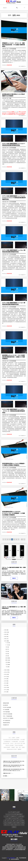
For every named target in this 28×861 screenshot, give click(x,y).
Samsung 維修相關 (7, 714)
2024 (5, 634)
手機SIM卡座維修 (7, 747)
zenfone (11, 743)
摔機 (17, 747)
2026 (5, 630)
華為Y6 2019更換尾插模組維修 (10, 113)
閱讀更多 (14, 578)
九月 (6, 649)
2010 (5, 691)
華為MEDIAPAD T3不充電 (11, 749)
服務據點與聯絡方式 (19, 836)
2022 (5, 638)
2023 (5, 636)
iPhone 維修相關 (7, 707)
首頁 (6, 836)
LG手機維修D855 (7, 741)
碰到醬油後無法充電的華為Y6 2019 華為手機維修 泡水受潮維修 (13, 95)
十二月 (6, 642)
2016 (5, 678)
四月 (6, 660)
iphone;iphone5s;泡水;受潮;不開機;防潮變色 (11, 739)
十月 (6, 647)
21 (21, 539)
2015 (5, 681)
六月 (6, 655)
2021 (5, 641)
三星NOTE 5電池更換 (19, 745)
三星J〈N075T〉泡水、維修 (20, 743)
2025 (5, 632)
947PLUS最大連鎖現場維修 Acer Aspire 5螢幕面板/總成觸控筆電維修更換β (13, 144)
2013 (5, 685)
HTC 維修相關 (6, 709)
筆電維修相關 (9, 65)
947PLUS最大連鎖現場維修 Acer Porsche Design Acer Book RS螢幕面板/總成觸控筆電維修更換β (14, 197)
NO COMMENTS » (22, 66)
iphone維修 (23, 739)
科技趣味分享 (6, 725)
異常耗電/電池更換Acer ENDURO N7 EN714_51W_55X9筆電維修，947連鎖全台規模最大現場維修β (13, 513)
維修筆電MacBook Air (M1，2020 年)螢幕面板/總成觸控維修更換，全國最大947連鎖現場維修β (13, 357)
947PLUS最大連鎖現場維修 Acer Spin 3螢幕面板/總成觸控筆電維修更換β (13, 303)
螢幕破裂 (19, 749)
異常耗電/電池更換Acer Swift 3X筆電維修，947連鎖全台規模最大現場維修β (14, 464)
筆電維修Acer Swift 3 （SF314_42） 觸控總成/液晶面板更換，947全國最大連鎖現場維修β (13, 44)
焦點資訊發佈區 (6, 722)
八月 (6, 651)
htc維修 (13, 737)
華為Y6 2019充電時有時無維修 (19, 114)
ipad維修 (17, 737)
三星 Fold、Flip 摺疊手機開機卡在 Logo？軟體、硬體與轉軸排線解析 (14, 607)
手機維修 (13, 747)
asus (10, 737)
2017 (5, 676)
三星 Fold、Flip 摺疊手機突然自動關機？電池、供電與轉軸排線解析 (14, 568)
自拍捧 (23, 747)
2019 (5, 672)
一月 (6, 666)
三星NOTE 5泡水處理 (9, 745)
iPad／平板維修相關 (7, 716)
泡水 (20, 747)
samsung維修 (21, 741)
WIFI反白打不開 (6, 743)
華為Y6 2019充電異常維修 (8, 114)
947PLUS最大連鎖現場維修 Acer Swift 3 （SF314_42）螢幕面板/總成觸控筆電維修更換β (13, 411)
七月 (6, 653)
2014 (5, 683)
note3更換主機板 (15, 741)
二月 (6, 664)
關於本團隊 (11, 836)
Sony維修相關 (6, 711)
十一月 (6, 645)
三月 (6, 662)
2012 (5, 687)
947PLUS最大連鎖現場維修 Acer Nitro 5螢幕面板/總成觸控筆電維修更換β (13, 251)
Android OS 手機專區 (10, 111)
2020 (5, 670)
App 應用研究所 (6, 720)
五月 (6, 658)
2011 (5, 689)
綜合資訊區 (5, 705)
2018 (5, 674)
